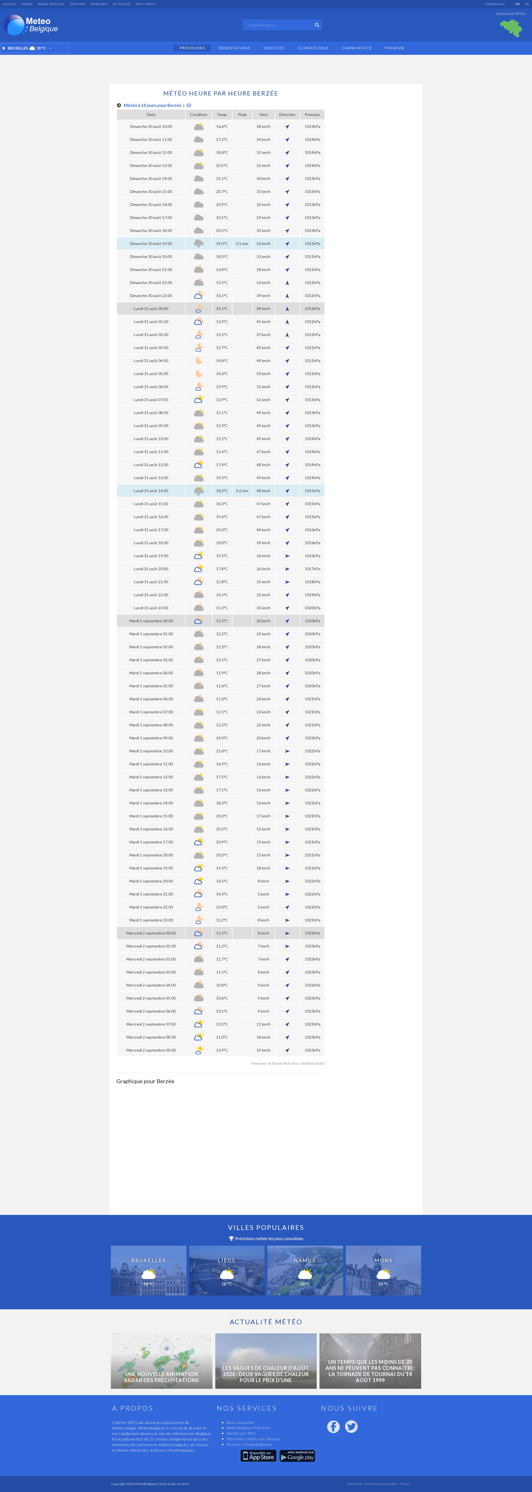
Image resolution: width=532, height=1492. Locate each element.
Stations (77, 4)
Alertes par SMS (240, 1433)
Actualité (121, 4)
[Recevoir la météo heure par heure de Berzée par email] (188, 105)
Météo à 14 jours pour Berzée (152, 105)
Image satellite (51, 4)
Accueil (9, 4)
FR (518, 4)
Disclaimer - (355, 1484)
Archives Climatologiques (249, 1444)
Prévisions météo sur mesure (253, 1438)
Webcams (99, 4)
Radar (27, 4)
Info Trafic (145, 4)
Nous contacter (240, 1422)
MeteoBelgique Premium (248, 1427)
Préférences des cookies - (382, 1484)
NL (527, 4)
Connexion (494, 4)
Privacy (405, 1484)
